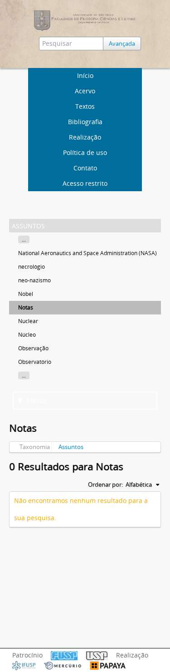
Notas (25, 307)
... (24, 239)
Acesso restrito (85, 183)
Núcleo (27, 334)
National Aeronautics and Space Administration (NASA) (87, 253)
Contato (85, 168)
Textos (85, 106)
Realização (85, 137)
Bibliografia (85, 121)
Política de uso (85, 152)
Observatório (34, 362)
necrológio (31, 267)
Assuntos (70, 447)
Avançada (122, 43)
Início (85, 75)
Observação (33, 348)
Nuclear (28, 321)
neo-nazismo (34, 280)
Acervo (85, 91)
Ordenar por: (105, 484)
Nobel (25, 294)
